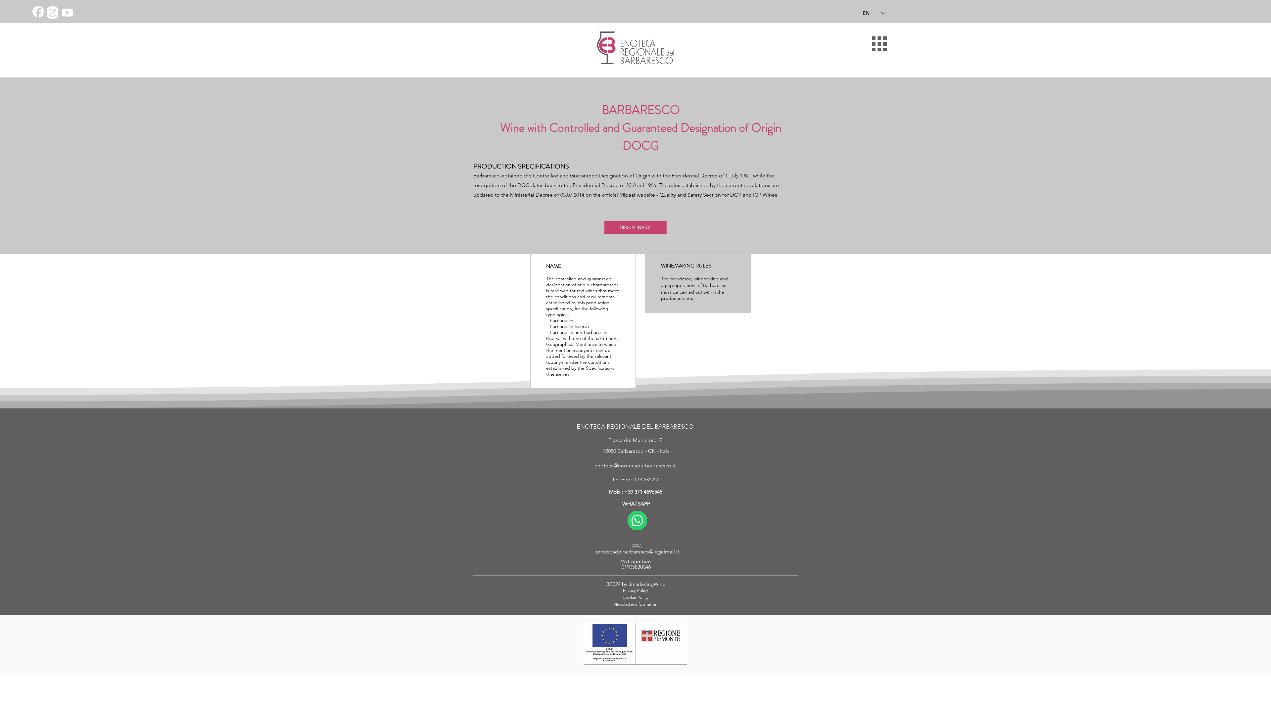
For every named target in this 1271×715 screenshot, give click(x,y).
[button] (879, 43)
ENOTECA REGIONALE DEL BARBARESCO (635, 426)
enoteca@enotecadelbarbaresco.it (635, 465)
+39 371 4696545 (643, 492)
